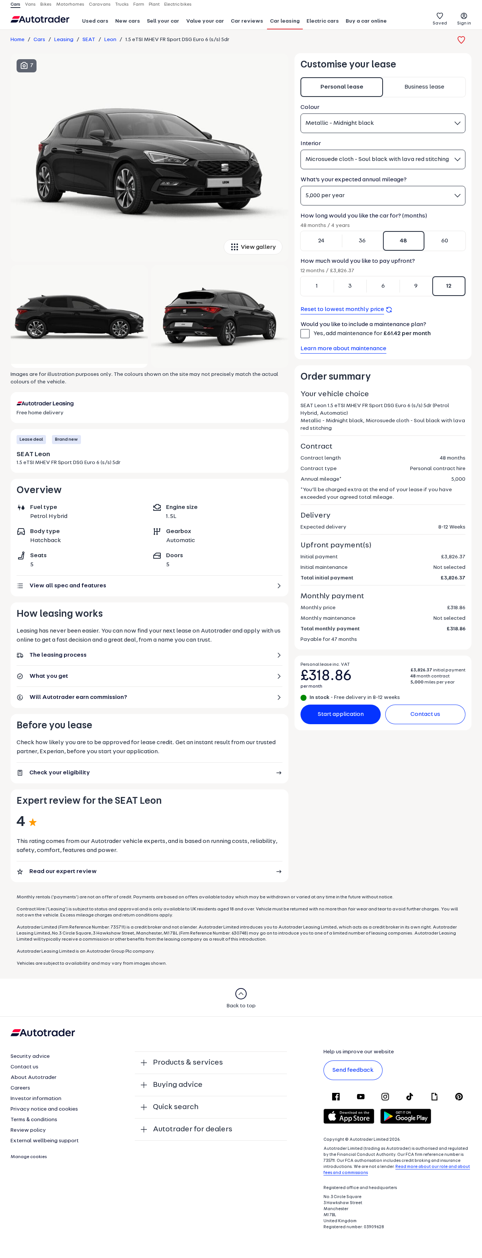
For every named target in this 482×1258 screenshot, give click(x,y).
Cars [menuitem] (15, 4)
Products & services (188, 1062)
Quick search (175, 1107)
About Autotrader (33, 1077)
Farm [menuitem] (138, 4)
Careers (20, 1088)
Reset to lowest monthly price (342, 309)
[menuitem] (95, 21)
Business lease (424, 87)
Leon (110, 40)
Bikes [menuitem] (46, 4)
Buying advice (178, 1085)
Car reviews (247, 21)
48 (403, 241)
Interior (310, 144)
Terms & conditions (34, 1120)
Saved (440, 23)
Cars (39, 40)
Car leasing (285, 21)
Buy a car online (366, 21)
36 (362, 241)
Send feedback (353, 1070)
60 (444, 241)
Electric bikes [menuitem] (178, 4)
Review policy (28, 1130)
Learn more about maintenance (343, 349)
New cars (127, 21)
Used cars (95, 21)
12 (448, 286)
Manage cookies (29, 1157)
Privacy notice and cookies (44, 1109)
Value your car (205, 21)
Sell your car (163, 21)
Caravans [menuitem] (100, 4)
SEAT (88, 40)
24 (321, 241)
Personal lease (341, 87)
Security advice (30, 1056)
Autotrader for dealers (192, 1129)
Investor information (36, 1099)
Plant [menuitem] (154, 4)
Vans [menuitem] (30, 4)
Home (17, 40)
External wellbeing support (45, 1141)
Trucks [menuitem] (122, 4)
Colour (309, 107)
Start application (341, 714)
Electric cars (323, 21)
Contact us (425, 714)
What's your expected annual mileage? (353, 180)
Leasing (63, 40)
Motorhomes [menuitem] (70, 4)
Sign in (464, 23)
